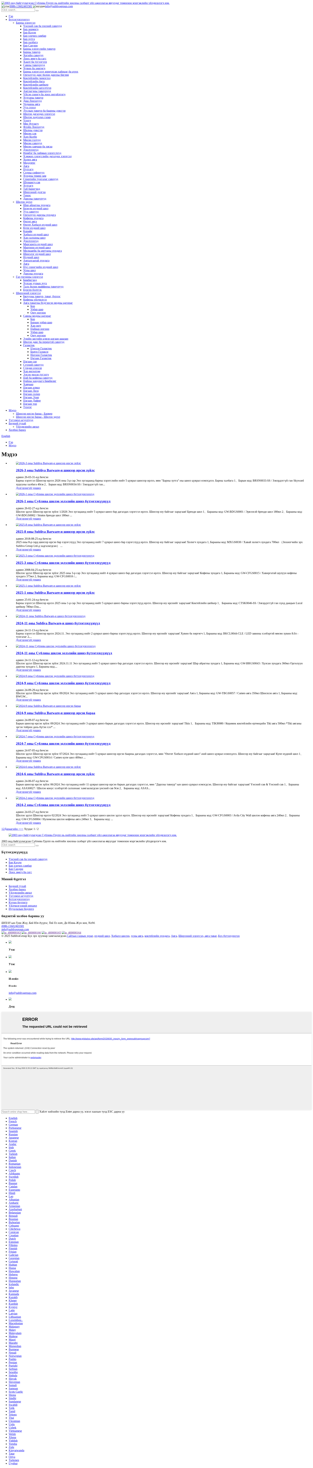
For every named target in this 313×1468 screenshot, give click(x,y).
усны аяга (137, 935)
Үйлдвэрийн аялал (27, 426)
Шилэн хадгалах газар (37, 117)
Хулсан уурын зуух (35, 283)
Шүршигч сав (31, 182)
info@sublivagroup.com (59, 6)
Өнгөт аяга (30, 221)
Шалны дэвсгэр (33, 130)
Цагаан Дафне (32, 400)
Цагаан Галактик (40, 358)
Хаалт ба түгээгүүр (35, 61)
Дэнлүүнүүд (30, 149)
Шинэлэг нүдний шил (37, 254)
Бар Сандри (30, 45)
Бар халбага (30, 42)
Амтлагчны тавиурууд (37, 91)
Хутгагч (28, 185)
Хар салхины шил (34, 237)
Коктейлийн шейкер (35, 84)
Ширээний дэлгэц (34, 192)
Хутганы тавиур (33, 97)
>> (21, 828)
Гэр (11, 16)
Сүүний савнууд (33, 364)
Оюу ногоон (38, 312)
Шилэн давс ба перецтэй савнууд (43, 341)
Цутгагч (28, 169)
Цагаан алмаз (31, 387)
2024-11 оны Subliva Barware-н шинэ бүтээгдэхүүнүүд (58, 623)
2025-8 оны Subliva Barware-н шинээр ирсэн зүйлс (55, 531)
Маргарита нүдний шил (38, 244)
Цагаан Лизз (31, 390)
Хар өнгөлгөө (31, 371)
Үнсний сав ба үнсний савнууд (42, 26)
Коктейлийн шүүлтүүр (37, 87)
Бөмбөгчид (30, 280)
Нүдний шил (31, 257)
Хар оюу (35, 325)
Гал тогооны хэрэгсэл (29, 276)
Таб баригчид (31, 188)
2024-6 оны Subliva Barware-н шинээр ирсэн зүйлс (55, 774)
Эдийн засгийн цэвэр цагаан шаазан (45, 338)
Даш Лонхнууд (32, 100)
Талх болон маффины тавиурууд (43, 286)
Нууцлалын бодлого (21, 908)
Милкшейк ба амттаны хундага (42, 250)
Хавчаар (28, 384)
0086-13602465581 (21, 6)
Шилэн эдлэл (24, 201)
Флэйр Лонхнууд (33, 126)
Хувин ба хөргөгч (34, 68)
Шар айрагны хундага (36, 205)
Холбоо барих (17, 429)
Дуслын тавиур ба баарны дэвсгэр (44, 110)
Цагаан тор (30, 403)
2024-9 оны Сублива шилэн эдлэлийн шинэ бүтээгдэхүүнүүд (63, 683)
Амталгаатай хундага (36, 260)
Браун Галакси (39, 351)
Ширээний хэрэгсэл (28, 293)
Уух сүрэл (29, 107)
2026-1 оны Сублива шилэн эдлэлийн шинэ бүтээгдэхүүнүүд (63, 501)
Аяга (26, 166)
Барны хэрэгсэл (25, 22)
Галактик (29, 345)
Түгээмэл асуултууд (21, 420)
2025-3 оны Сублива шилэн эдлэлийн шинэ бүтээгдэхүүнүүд (63, 563)
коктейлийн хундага (157, 935)
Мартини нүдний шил (37, 247)
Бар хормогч (30, 29)
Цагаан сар (30, 361)
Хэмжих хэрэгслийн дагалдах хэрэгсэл (47, 156)
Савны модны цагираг (37, 315)
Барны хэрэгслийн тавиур (39, 48)
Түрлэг (27, 407)
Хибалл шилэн (120, 935)
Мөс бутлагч (31, 123)
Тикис (27, 195)
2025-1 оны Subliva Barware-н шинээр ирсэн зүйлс (55, 592)
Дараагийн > (12, 828)
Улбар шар (36, 309)
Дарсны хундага (33, 273)
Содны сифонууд (33, 172)
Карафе (27, 231)
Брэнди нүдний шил (35, 208)
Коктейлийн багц (34, 81)
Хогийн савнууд (33, 55)
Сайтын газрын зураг (80, 935)
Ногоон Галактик (41, 355)
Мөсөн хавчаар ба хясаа (37, 146)
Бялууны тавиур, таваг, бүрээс (41, 296)
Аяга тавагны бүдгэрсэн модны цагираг (48, 302)
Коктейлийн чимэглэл (37, 78)
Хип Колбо (30, 136)
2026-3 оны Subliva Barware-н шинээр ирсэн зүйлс (55, 470)
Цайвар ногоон (39, 328)
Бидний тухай (17, 423)
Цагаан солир (31, 394)
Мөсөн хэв (29, 133)
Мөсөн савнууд (32, 143)
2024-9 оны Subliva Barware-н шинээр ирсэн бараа (55, 713)
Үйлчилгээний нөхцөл (23, 905)
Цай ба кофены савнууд (37, 377)
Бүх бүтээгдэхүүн (229, 935)
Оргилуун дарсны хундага (39, 214)
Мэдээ (12, 410)
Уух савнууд (31, 211)
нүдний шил (102, 935)
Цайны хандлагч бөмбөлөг (39, 381)
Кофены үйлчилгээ (35, 299)
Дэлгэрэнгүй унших (28, 488)
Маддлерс (29, 162)
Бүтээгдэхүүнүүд (19, 19)
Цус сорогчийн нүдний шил (40, 267)
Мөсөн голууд (32, 140)
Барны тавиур (31, 52)
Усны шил (29, 270)
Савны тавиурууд (34, 65)
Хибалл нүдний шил (36, 234)
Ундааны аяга (31, 104)
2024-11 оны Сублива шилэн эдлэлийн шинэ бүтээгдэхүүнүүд (64, 653)
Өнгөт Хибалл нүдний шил (40, 224)
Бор (32, 306)
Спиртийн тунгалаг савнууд (40, 179)
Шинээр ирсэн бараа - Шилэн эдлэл (38, 416)
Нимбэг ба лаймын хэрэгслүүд (42, 153)
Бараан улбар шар (41, 322)
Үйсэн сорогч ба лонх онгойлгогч (44, 94)
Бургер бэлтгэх (32, 289)
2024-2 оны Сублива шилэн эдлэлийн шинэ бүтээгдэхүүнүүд (63, 805)
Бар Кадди (29, 32)
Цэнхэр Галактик (41, 348)
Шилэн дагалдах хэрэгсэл (39, 113)
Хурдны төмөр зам (34, 175)
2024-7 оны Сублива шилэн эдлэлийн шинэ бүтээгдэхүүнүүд (63, 743)
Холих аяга (30, 159)
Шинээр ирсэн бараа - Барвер (34, 413)
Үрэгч (27, 120)
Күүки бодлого (18, 902)
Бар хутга (29, 39)
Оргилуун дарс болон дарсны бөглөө (46, 74)
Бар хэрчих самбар (34, 35)
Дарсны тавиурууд (34, 198)
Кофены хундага (33, 218)
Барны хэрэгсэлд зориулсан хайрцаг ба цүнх (50, 71)
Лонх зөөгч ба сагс (34, 58)
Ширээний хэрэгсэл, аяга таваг (197, 935)
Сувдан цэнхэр (32, 368)
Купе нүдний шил (34, 227)
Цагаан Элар (31, 397)
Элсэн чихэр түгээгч (36, 374)
